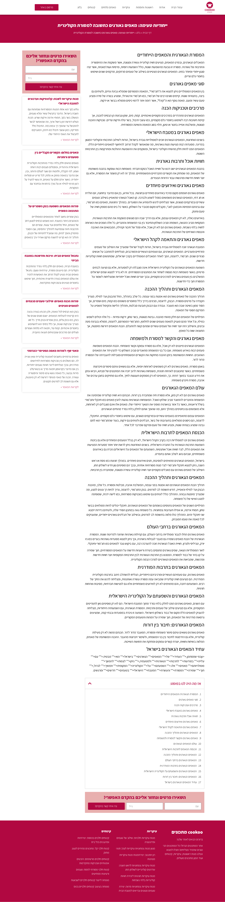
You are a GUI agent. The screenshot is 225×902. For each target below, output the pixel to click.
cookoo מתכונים (187, 832)
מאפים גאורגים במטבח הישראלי (182, 710)
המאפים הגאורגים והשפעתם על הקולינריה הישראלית (170, 771)
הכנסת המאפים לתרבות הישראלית (179, 749)
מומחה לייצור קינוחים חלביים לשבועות (90, 880)
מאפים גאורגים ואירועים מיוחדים (182, 721)
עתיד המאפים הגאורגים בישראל (181, 782)
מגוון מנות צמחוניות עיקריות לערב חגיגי (135, 848)
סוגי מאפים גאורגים (188, 699)
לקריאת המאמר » (70, 139)
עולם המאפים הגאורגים (185, 743)
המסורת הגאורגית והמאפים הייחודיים (179, 694)
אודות (162, 7)
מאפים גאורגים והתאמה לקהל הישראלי (178, 727)
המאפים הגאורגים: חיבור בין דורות (180, 776)
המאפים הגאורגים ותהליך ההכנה (181, 732)
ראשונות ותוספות (144, 7)
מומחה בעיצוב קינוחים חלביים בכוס (91, 886)
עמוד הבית (176, 7)
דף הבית (147, 32)
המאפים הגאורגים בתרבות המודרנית (178, 765)
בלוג (79, 7)
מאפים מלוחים (108, 7)
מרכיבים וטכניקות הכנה (186, 705)
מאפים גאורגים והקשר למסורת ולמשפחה (177, 738)
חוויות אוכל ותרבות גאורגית (184, 716)
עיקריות (126, 7)
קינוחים (91, 7)
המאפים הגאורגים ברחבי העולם (181, 760)
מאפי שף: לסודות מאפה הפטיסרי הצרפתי (53, 351)
